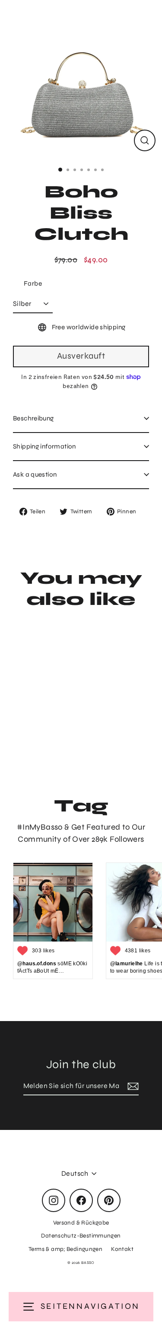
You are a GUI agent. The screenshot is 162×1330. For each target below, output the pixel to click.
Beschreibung (33, 418)
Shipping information (44, 446)
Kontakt (122, 1249)
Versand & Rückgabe (81, 1222)
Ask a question (35, 474)
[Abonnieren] (132, 1086)
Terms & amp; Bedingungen (65, 1249)
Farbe (33, 283)
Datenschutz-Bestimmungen (81, 1235)
